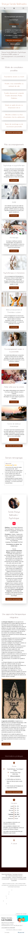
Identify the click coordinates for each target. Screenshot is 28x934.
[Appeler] (4, 8)
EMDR (25, 874)
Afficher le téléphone (15, 44)
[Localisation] (14, 8)
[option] (14, 473)
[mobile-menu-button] (23, 8)
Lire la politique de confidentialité (8, 927)
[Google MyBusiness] (14, 523)
